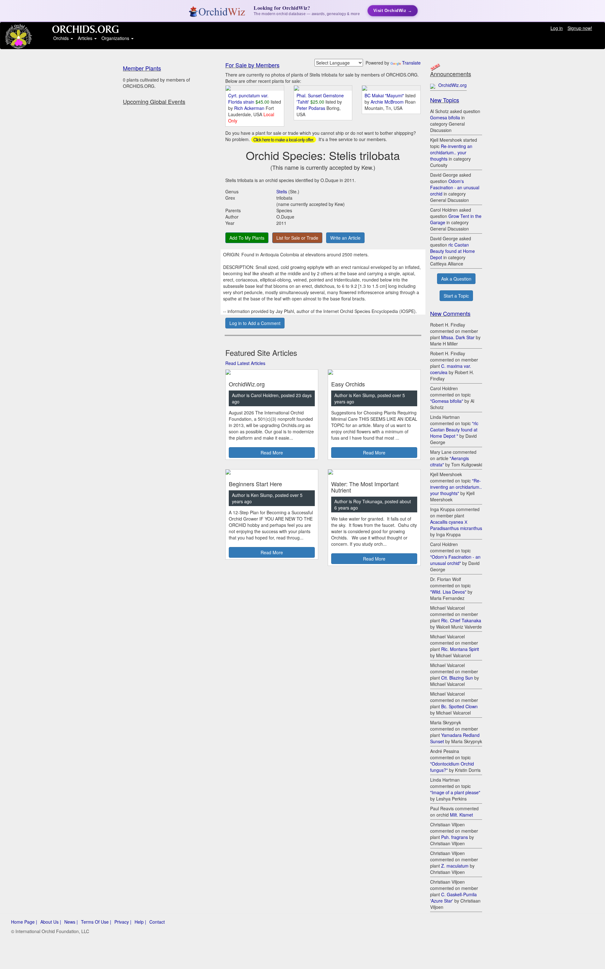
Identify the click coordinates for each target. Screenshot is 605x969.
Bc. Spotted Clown (459, 706)
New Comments (450, 313)
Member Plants (142, 68)
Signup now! (580, 28)
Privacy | (122, 922)
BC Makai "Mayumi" (384, 95)
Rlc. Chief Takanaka (461, 620)
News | (71, 922)
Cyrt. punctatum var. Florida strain (248, 98)
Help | (140, 922)
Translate (411, 63)
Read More (272, 452)
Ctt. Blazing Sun (457, 678)
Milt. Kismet (461, 815)
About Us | (50, 922)
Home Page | (24, 922)
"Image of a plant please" (455, 792)
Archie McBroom (388, 102)
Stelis (281, 191)
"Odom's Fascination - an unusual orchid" (455, 560)
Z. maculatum (455, 866)
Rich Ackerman (250, 108)
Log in (556, 28)
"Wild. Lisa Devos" (448, 592)
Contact (157, 922)
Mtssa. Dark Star (458, 337)
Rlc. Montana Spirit (460, 649)
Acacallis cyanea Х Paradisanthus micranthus (456, 525)
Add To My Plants (246, 238)
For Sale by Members (252, 65)
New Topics (444, 100)
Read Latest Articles (245, 363)
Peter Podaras (311, 108)
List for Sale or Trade (297, 238)
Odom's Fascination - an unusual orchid (454, 187)
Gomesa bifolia (445, 117)
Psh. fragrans (454, 837)
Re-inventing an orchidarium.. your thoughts (451, 152)
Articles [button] (86, 38)
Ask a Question (456, 279)
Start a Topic (456, 296)
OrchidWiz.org (452, 85)
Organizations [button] (115, 38)
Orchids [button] (61, 38)
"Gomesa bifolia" (446, 401)
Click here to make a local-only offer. (283, 139)
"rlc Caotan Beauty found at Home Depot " (454, 429)
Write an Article (345, 238)
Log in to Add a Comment (254, 323)
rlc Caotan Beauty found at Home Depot (452, 251)
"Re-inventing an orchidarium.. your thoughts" (456, 486)
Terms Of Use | (96, 922)
